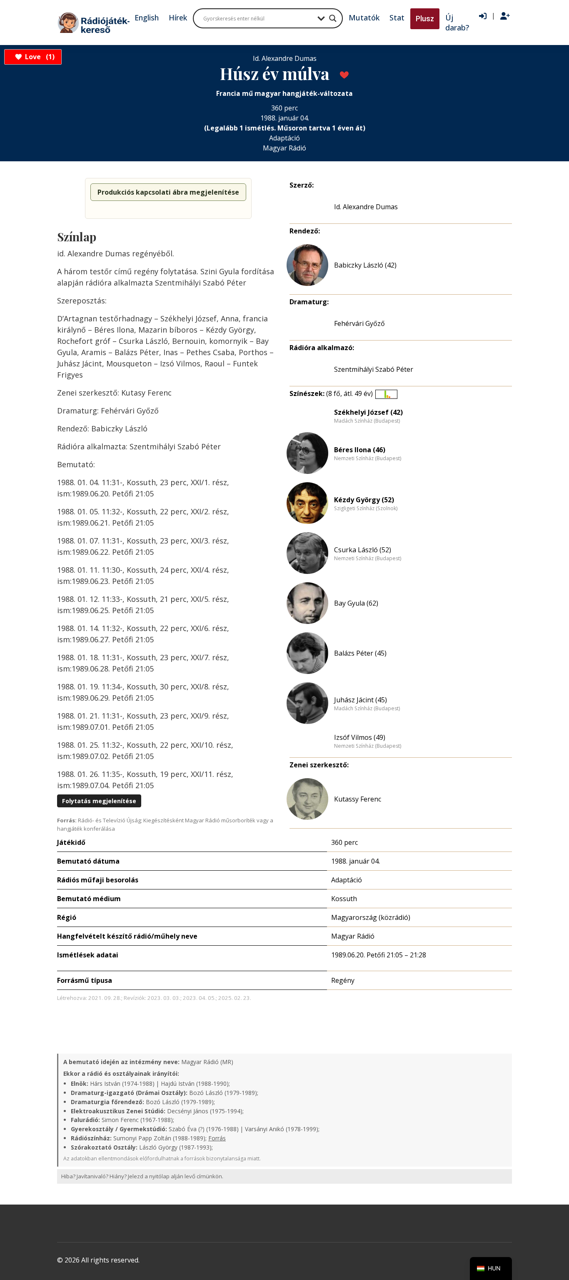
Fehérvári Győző (359, 323)
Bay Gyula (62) (356, 603)
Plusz (425, 18)
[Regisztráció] (505, 16)
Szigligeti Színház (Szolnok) (365, 508)
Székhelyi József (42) (368, 412)
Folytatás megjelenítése (99, 801)
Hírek (178, 18)
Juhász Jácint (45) (360, 699)
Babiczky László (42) (365, 265)
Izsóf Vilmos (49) (359, 737)
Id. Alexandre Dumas (366, 206)
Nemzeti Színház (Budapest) (367, 458)
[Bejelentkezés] (483, 16)
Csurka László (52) (362, 549)
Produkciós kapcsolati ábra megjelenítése (168, 192)
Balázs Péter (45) (360, 653)
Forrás (217, 1138)
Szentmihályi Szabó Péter (373, 369)
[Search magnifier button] (333, 18)
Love (38, 56)
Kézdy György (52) (364, 499)
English (147, 18)
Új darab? (457, 23)
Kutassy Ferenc (357, 799)
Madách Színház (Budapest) (367, 421)
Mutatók (364, 18)
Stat (396, 18)
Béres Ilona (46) (359, 449)
